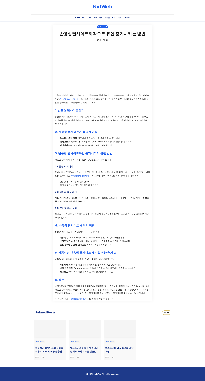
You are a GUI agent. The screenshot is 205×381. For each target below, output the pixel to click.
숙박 (119, 17)
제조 (100, 17)
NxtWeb (102, 6)
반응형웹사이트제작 (69, 99)
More (127, 17)
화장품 (107, 17)
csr (89, 17)
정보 (83, 17)
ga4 (114, 17)
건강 (95, 17)
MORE (166, 312)
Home (77, 17)
